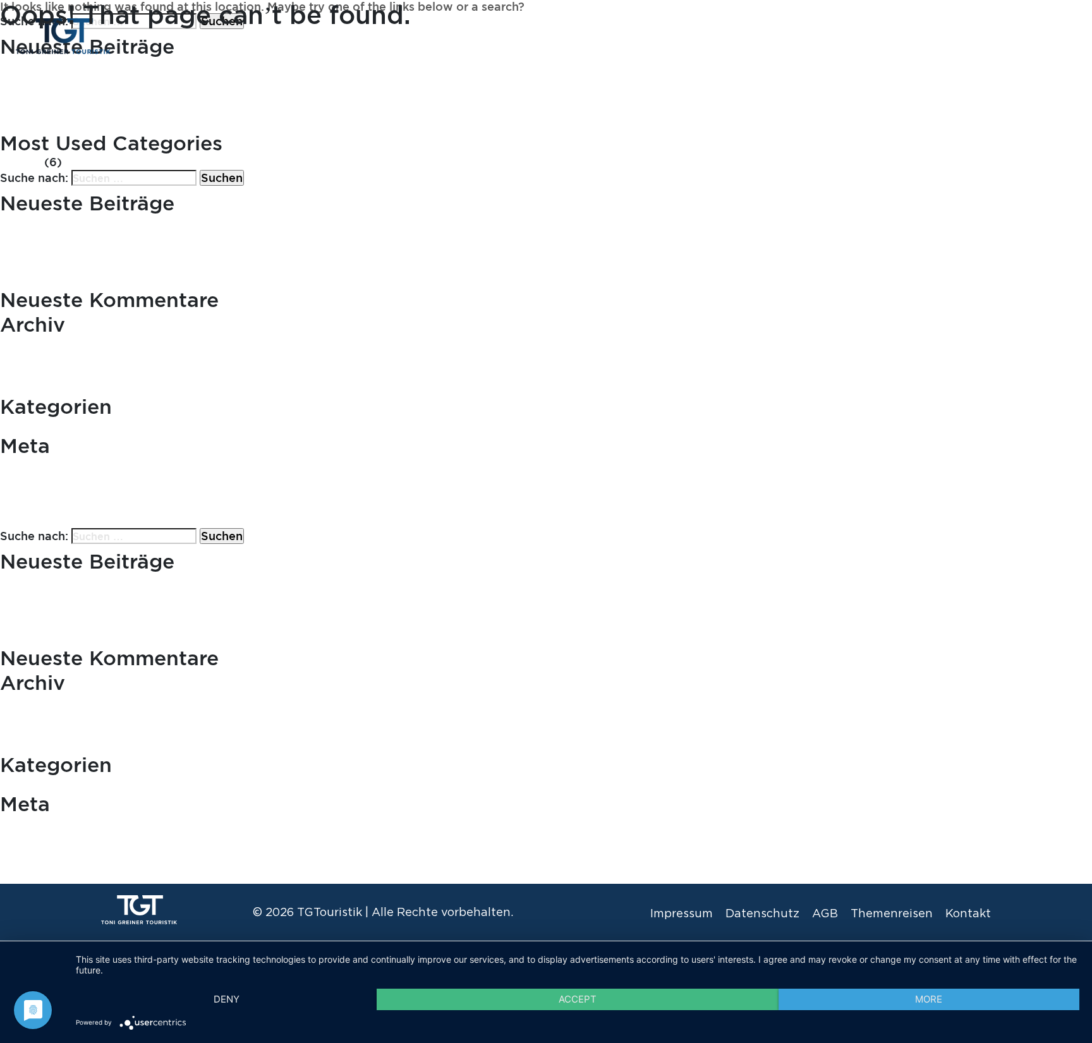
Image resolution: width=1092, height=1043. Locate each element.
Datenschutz (762, 913)
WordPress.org (42, 508)
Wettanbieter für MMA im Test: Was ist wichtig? (134, 223)
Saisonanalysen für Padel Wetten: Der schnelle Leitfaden (160, 110)
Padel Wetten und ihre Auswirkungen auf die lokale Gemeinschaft (186, 95)
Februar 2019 (37, 387)
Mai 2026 (26, 359)
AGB (825, 913)
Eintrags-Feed (40, 480)
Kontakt (1051, 35)
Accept (578, 999)
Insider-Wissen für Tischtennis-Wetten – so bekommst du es (168, 80)
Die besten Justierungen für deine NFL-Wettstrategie (149, 124)
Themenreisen (966, 35)
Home (887, 35)
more (928, 999)
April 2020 (30, 373)
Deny (227, 999)
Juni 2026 (28, 344)
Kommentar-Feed (50, 494)
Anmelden (29, 466)
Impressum (681, 913)
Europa (20, 163)
